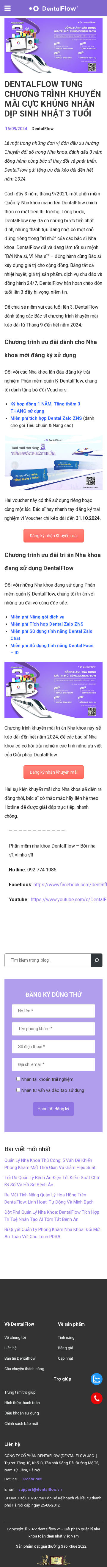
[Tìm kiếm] (96, 960)
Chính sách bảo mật (21, 1423)
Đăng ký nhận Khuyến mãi (54, 535)
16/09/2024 (16, 128)
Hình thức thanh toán (22, 1402)
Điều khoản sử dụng (21, 1413)
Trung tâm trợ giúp (20, 1392)
